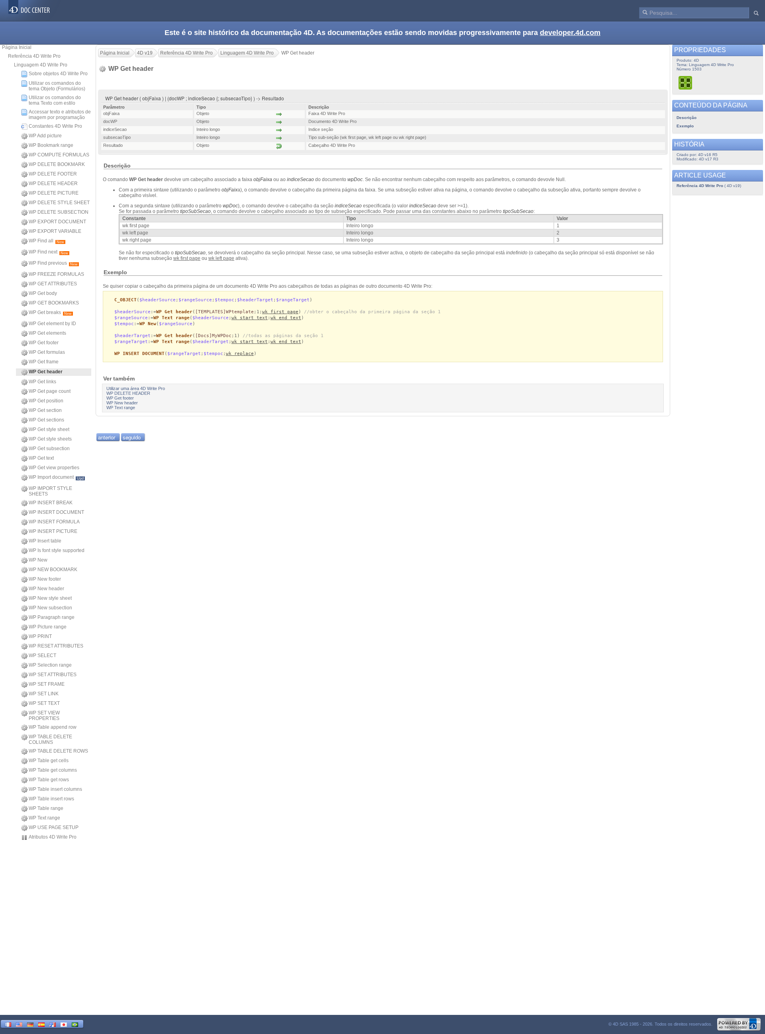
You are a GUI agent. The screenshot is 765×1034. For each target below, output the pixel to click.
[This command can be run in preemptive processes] (686, 82)
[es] (41, 1023)
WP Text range (44, 818)
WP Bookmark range (51, 145)
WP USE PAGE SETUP (53, 827)
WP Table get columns (53, 770)
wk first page (280, 311)
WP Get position (46, 401)
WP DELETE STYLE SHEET (59, 202)
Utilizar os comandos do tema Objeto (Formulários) (57, 86)
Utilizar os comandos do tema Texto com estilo (55, 100)
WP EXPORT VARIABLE (55, 231)
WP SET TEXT (44, 703)
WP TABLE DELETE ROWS (58, 751)
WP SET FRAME (47, 684)
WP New (38, 560)
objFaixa (262, 179)
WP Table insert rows (51, 799)
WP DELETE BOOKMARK (57, 164)
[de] (30, 1023)
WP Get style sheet (49, 429)
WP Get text (41, 458)
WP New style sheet (50, 598)
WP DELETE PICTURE (53, 193)
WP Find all (46, 241)
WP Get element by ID (52, 323)
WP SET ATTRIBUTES (52, 674)
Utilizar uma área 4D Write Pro (135, 388)
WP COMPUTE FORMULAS (59, 155)
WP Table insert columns (55, 789)
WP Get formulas (47, 352)
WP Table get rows (49, 779)
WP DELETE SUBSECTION (58, 212)
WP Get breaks (50, 313)
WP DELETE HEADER (53, 183)
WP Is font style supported (56, 550)
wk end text (286, 317)
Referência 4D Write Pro (34, 56)
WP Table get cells (49, 760)
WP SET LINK (44, 693)
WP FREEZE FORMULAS (56, 274)
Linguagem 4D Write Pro (40, 65)
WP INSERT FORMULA (54, 522)
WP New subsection (50, 608)
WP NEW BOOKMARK (53, 569)
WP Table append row (52, 727)
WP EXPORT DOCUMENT (57, 221)
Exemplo (685, 126)
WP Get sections (46, 420)
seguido (132, 437)
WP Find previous (53, 263)
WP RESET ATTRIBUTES (56, 646)
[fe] (52, 1023)
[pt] (75, 1023)
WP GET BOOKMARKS (54, 303)
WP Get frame (44, 362)
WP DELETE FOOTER (53, 174)
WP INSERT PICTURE (53, 531)
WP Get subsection (49, 448)
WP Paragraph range (52, 617)
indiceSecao (300, 179)
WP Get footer (44, 342)
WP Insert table (45, 541)
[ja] (63, 1023)
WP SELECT (42, 655)
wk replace (240, 353)
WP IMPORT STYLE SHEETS (50, 491)
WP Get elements (47, 333)
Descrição (686, 117)
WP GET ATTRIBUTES (53, 284)
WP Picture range (48, 627)
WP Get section (45, 410)
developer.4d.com (570, 33)
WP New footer (45, 579)
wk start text (249, 317)
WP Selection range (50, 665)
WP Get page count (50, 391)
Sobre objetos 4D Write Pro (58, 73)
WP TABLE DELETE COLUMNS (50, 739)
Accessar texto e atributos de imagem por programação (60, 114)
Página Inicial (16, 47)
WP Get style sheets (50, 439)
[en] (19, 1023)
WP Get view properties (54, 467)
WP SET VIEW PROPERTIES (44, 715)
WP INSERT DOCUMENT (56, 512)
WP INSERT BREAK (51, 502)
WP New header (46, 588)
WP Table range (46, 808)
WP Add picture (45, 136)
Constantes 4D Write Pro (55, 126)
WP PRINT (40, 636)
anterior (106, 437)
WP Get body (43, 293)
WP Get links (42, 381)
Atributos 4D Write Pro (52, 837)
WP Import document (56, 477)
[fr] (8, 1023)
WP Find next (48, 252)
